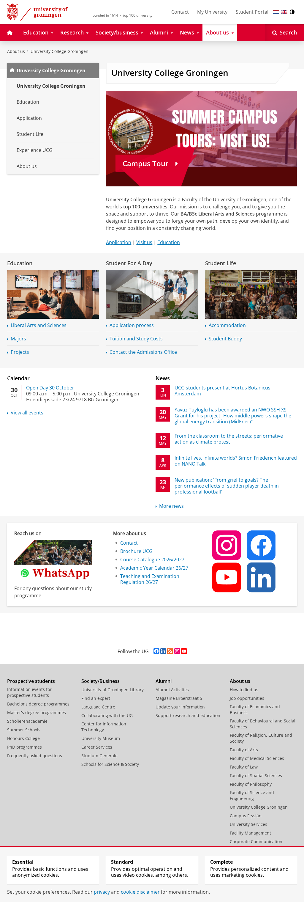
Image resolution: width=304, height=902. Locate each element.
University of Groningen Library (112, 689)
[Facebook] (261, 545)
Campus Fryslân (246, 815)
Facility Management (250, 833)
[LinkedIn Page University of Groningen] (163, 651)
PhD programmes (24, 747)
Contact (180, 12)
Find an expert (95, 698)
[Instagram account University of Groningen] (177, 651)
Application (118, 242)
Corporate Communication (256, 841)
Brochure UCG (136, 551)
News (163, 378)
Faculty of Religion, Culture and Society (261, 738)
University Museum (100, 738)
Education (168, 242)
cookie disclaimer (140, 892)
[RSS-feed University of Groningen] (170, 651)
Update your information (180, 707)
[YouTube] (227, 577)
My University (212, 12)
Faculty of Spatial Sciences (256, 775)
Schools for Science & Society (110, 764)
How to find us (244, 689)
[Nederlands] (276, 12)
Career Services (96, 747)
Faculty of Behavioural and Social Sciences (262, 724)
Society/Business (100, 681)
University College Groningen (59, 51)
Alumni (164, 681)
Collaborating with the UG (107, 715)
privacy (102, 892)
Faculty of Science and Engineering (252, 795)
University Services (248, 824)
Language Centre (98, 707)
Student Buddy (225, 339)
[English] (284, 12)
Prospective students (31, 681)
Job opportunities (247, 698)
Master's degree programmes (36, 712)
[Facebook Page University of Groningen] (156, 651)
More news (171, 506)
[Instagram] (227, 545)
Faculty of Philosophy (251, 784)
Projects (20, 352)
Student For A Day (129, 263)
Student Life (220, 263)
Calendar (18, 378)
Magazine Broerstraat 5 (179, 698)
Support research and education (188, 715)
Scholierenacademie (27, 721)
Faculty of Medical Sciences (257, 758)
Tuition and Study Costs (136, 339)
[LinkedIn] (261, 577)
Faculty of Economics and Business (255, 709)
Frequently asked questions (34, 755)
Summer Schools (23, 730)
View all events (27, 413)
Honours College (23, 738)
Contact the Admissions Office (143, 352)
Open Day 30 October (50, 388)
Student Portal (252, 12)
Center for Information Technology (103, 727)
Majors (18, 339)
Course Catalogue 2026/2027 (152, 559)
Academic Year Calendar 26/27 (154, 568)
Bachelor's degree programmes (38, 704)
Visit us (144, 242)
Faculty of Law (244, 767)
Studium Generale (99, 755)
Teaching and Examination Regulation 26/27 (149, 579)
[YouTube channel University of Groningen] (184, 651)
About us (16, 51)
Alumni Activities (172, 689)
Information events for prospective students (29, 692)
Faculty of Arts (244, 749)
